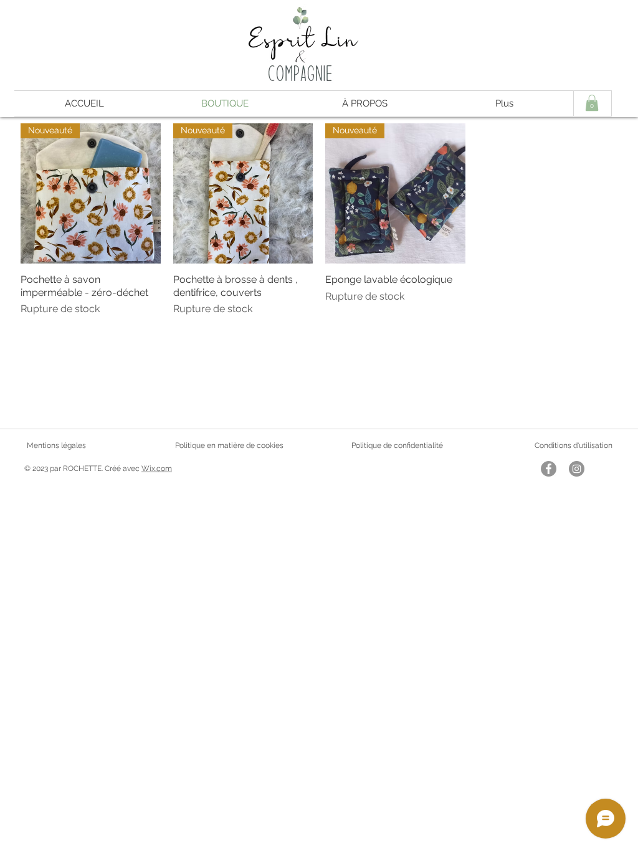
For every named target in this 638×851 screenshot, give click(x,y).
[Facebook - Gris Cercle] (548, 469)
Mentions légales (56, 445)
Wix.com (156, 468)
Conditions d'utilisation (573, 445)
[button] (592, 103)
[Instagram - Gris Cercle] (576, 469)
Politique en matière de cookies (230, 445)
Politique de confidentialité (397, 445)
